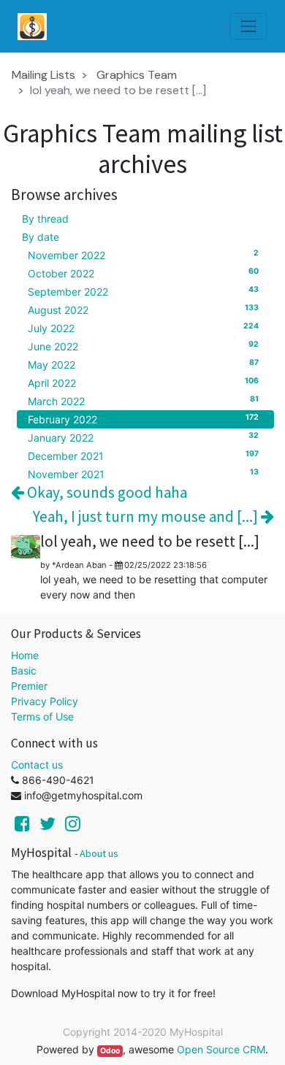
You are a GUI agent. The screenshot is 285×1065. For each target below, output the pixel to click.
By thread (45, 218)
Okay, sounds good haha (105, 492)
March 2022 (143, 400)
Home (25, 655)
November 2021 (143, 473)
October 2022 (143, 273)
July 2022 (143, 327)
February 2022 (143, 419)
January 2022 (143, 437)
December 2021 (143, 455)
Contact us (37, 764)
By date (40, 237)
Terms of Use (42, 716)
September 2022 (143, 291)
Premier (29, 686)
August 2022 (143, 309)
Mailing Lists (43, 74)
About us (99, 853)
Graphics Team (136, 74)
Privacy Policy (44, 701)
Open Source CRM (221, 1049)
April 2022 (143, 382)
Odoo (110, 1051)
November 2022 (143, 254)
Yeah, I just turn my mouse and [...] (147, 516)
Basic (24, 670)
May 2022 (143, 364)
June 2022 (143, 346)
